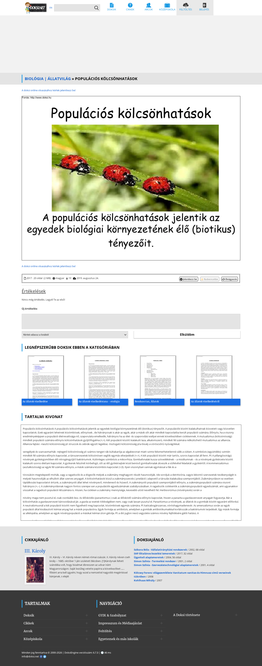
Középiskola (167, 9)
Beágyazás (231, 279)
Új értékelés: (30, 308)
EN (50, 7)
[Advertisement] (131, 44)
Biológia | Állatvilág (48, 78)
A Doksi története (186, 615)
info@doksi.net (30, 656)
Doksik (111, 9)
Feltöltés (185, 9)
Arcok (149, 9)
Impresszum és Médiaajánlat (120, 623)
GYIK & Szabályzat (112, 615)
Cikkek (130, 9)
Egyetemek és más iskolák (118, 639)
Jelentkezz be (190, 279)
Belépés (204, 9)
